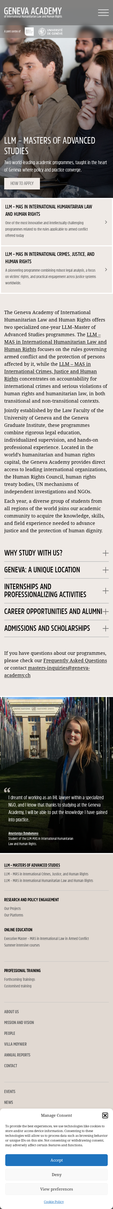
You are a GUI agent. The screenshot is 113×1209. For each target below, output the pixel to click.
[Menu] (103, 12)
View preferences (56, 1189)
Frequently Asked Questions (75, 660)
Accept (56, 1160)
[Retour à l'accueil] (26, 12)
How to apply (22, 183)
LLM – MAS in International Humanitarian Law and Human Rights (55, 342)
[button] (105, 1115)
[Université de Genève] (50, 31)
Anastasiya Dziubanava (23, 833)
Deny (56, 1174)
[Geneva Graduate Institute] (29, 31)
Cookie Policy (54, 1202)
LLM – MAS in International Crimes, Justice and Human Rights (50, 371)
